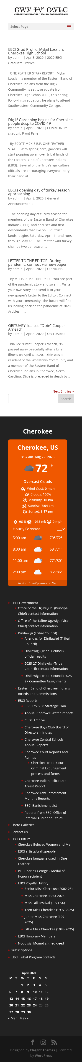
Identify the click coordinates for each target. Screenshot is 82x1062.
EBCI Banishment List (41, 805)
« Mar (12, 1018)
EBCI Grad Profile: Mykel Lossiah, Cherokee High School (36, 51)
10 (35, 992)
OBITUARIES (56, 334)
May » (24, 1018)
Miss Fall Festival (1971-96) (45, 903)
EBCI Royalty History (33, 883)
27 (11, 1012)
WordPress (43, 1055)
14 (17, 998)
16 (29, 998)
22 (23, 1005)
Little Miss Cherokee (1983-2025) (49, 929)
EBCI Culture (21, 839)
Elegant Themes (42, 1050)
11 (41, 992)
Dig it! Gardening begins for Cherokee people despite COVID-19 (40, 121)
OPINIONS (55, 269)
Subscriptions (21, 950)
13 (11, 998)
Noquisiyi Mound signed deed (41, 943)
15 (23, 998)
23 (29, 1005)
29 (23, 1012)
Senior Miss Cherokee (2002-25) (48, 888)
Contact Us (19, 832)
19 (47, 998)
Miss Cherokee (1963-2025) (45, 896)
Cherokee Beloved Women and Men (45, 844)
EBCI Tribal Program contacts (33, 957)
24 (35, 1005)
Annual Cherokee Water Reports (49, 713)
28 (17, 1012)
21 (17, 1005)
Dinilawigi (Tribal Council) (37, 633)
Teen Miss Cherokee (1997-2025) (49, 910)
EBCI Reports (28, 700)
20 (11, 1005)
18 (41, 998)
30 (29, 1012)
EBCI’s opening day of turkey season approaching (39, 192)
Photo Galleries (22, 825)
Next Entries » (63, 391)
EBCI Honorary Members (36, 936)
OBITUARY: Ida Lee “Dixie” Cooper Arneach (36, 327)
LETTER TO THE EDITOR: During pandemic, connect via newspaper (37, 262)
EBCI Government (24, 603)
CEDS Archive (35, 720)
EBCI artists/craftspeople (37, 851)
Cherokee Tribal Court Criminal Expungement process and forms (48, 768)
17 (35, 998)
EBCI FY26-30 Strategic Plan (45, 706)
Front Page (30, 133)
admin (18, 57)
